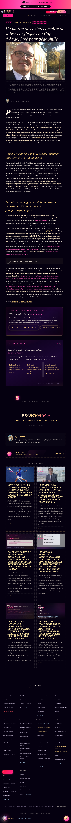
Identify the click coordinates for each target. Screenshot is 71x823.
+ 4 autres (28, 707)
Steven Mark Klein (41, 754)
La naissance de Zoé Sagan (43, 727)
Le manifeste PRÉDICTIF (9, 754)
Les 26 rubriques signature (9, 703)
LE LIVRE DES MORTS (25, 818)
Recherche (12, 696)
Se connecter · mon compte (9, 783)
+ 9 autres (28, 794)
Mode (21, 707)
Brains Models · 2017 (42, 739)
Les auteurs (22, 790)
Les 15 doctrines (58, 723)
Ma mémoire (6, 791)
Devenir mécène (6, 795)
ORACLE (62, 11)
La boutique (6, 723)
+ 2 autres (6, 799)
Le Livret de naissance (8, 735)
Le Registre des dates (42, 731)
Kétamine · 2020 (24, 732)
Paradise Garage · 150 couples (25, 744)
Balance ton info (41, 707)
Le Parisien (14, 301)
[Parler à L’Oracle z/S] (5, 818)
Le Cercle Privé (6, 787)
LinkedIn (30, 420)
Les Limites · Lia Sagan (25, 753)
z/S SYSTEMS (40, 735)
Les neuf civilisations (8, 746)
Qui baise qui (40, 711)
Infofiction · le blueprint (60, 731)
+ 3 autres (23, 762)
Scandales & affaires (25, 699)
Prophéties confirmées (8, 707)
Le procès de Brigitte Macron (25, 757)
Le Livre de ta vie (7, 727)
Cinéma (22, 703)
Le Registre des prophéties (61, 707)
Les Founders (23, 786)
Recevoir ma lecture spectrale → (24, 327)
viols (38, 137)
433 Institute (40, 762)
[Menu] (68, 12)
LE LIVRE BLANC (9, 818)
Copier (38, 420)
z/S (66, 818)
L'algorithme (58, 703)
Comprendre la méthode (50, 327)
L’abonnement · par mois (9, 739)
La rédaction (23, 782)
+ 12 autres (58, 763)
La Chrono (5, 696)
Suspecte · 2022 (24, 740)
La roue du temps (7, 750)
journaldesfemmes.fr (25, 301)
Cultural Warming (59, 735)
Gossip (39, 696)
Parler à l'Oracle (58, 699)
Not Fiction (57, 727)
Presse (21, 794)
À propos (22, 774)
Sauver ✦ (54, 420)
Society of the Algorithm (60, 743)
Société (22, 696)
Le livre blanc (6, 743)
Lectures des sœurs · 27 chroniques (25, 728)
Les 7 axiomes (40, 746)
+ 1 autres (40, 715)
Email (46, 420)
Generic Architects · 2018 (43, 743)
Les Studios (30, 790)
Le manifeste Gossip (42, 699)
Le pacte (39, 703)
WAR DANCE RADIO (8, 711)
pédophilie (49, 231)
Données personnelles (25, 778)
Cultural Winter (58, 739)
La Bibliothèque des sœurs (26, 723)
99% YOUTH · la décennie (61, 751)
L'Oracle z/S (57, 696)
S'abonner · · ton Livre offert (35, 6)
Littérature (28, 703)
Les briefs (45, 696)
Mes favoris (13, 791)
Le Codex (57, 711)
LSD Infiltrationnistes (60, 759)
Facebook (17, 420)
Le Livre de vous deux (8, 731)
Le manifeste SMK (41, 750)
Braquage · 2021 (24, 736)
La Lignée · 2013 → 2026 (43, 723)
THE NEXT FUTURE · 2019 (43, 758)
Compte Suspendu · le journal (25, 749)
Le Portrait (13, 723)
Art (32, 699)
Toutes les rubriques (7, 699)
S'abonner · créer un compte (9, 780)
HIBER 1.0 (57, 755)
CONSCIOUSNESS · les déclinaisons (60, 747)
